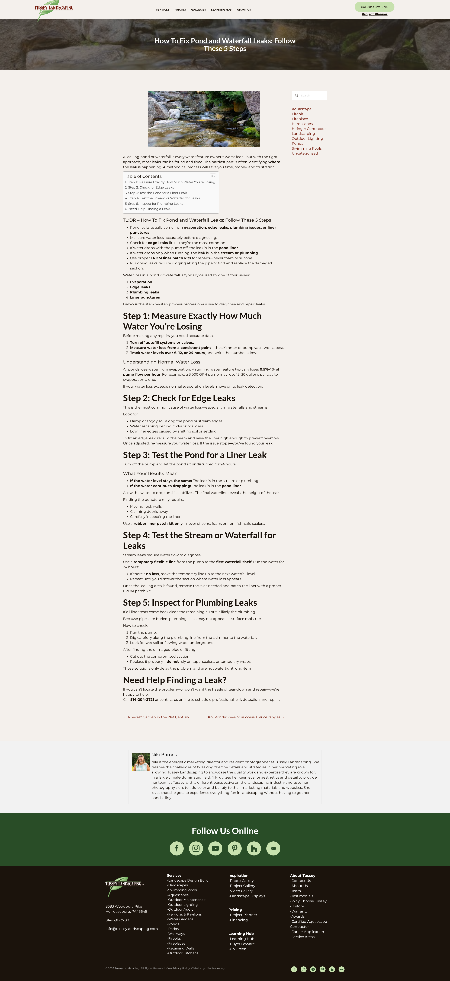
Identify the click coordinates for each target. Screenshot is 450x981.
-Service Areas (302, 937)
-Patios (173, 929)
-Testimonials (301, 896)
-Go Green (237, 949)
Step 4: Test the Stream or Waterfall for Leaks (164, 198)
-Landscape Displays (247, 896)
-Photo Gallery (241, 881)
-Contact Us (300, 881)
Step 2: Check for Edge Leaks (151, 187)
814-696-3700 (117, 920)
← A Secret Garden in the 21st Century (156, 717)
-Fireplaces (176, 943)
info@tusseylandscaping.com (131, 929)
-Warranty (299, 911)
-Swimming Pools (182, 890)
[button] (177, 848)
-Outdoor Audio (180, 909)
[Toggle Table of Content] (211, 176)
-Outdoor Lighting (182, 905)
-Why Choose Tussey (308, 901)
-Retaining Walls (180, 948)
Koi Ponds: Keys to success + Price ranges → (246, 717)
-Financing (238, 920)
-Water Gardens (180, 919)
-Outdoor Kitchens (182, 953)
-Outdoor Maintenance (186, 900)
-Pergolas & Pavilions (184, 914)
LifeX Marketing (215, 968)
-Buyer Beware (242, 944)
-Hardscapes (177, 885)
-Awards (297, 916)
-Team (295, 891)
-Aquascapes (177, 895)
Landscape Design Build (188, 880)
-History (297, 906)
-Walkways (176, 934)
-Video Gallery (241, 891)
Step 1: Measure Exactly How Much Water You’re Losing (171, 182)
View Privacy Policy (178, 968)
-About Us (299, 886)
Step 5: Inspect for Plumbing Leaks (155, 204)
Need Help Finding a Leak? (150, 209)
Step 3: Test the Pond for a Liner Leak (157, 193)
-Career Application (307, 932)
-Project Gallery (242, 886)
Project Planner (374, 14)
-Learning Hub (241, 939)
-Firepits (174, 938)
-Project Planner (243, 915)
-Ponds (173, 924)
